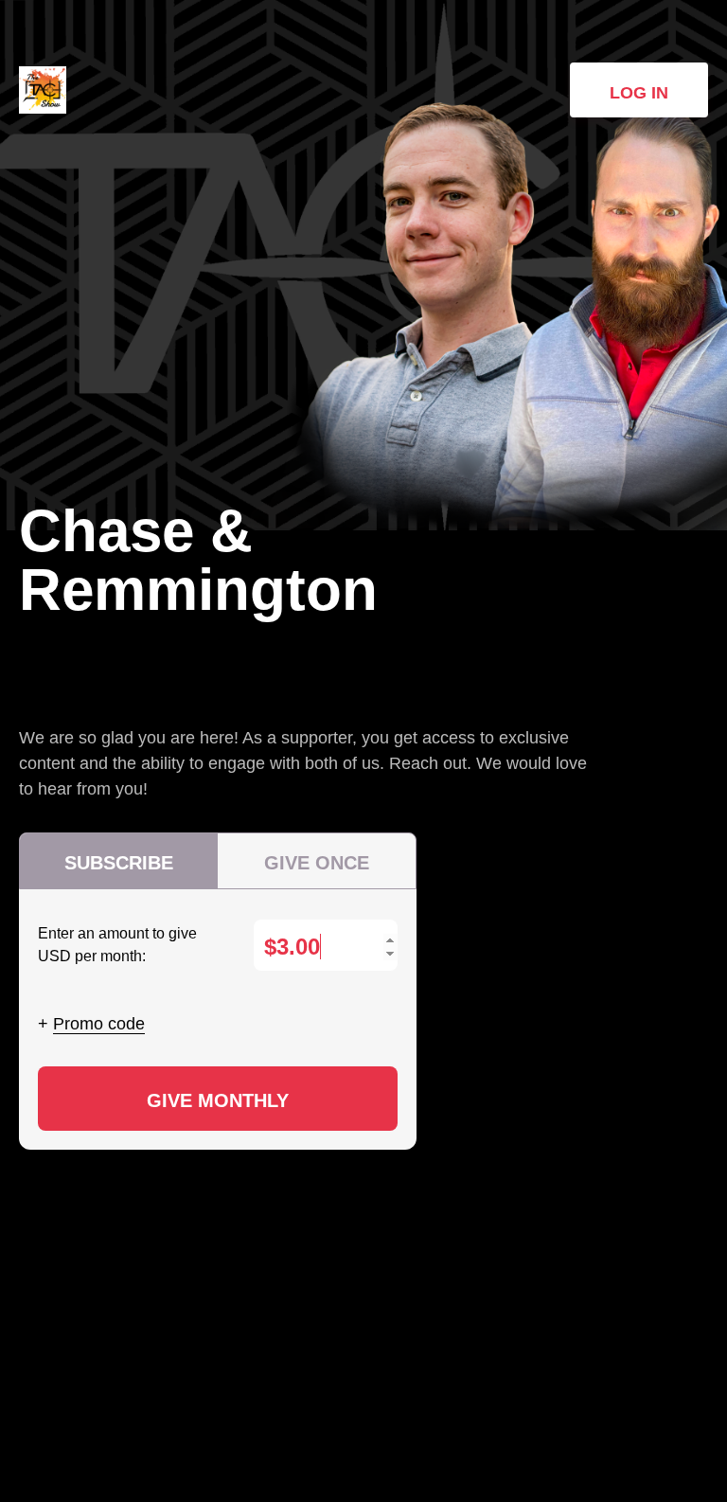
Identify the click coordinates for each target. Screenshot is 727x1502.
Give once (316, 862)
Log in (639, 92)
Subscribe (118, 862)
